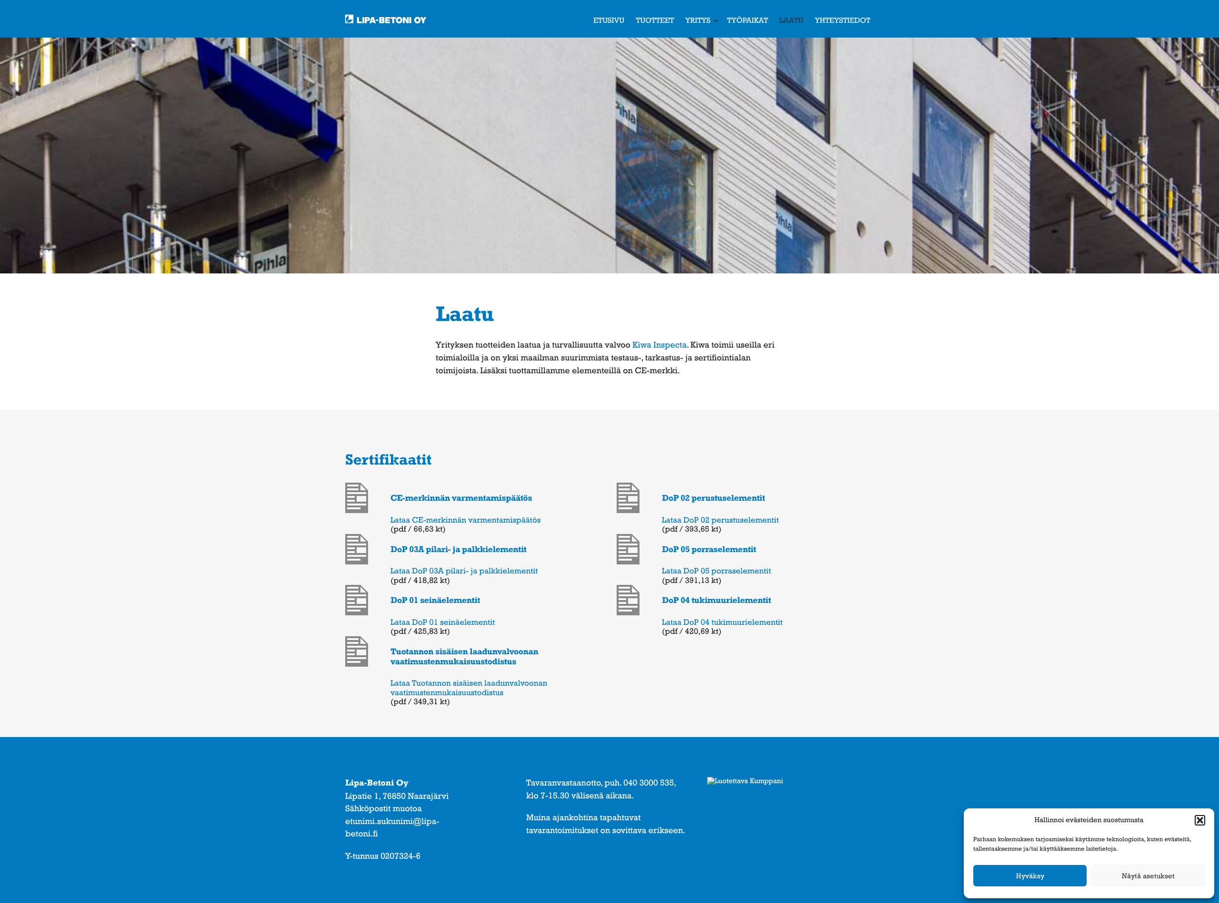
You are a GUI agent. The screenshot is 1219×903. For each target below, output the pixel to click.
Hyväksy (1030, 876)
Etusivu (608, 20)
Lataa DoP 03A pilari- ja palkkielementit (464, 570)
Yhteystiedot (842, 20)
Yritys (697, 20)
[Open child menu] (716, 20)
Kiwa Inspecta (659, 345)
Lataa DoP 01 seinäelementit (442, 622)
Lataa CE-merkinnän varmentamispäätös (465, 519)
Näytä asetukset (1148, 876)
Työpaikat (747, 20)
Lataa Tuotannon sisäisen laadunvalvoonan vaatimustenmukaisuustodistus (468, 687)
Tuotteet (655, 20)
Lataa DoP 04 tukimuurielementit (722, 622)
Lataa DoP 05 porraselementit (716, 570)
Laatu (791, 20)
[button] (1200, 820)
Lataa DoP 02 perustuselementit (720, 519)
